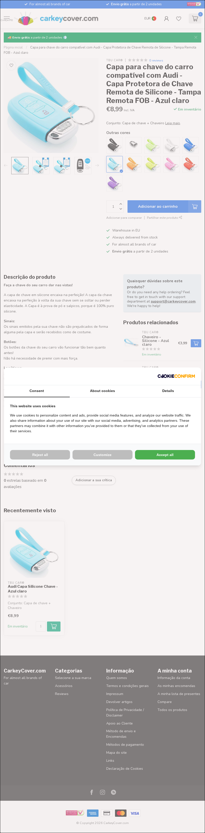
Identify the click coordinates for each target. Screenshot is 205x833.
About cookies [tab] (102, 391)
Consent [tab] (37, 391)
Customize (103, 455)
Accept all (165, 455)
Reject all (40, 455)
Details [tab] (168, 391)
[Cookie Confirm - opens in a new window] (176, 376)
